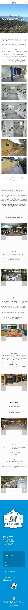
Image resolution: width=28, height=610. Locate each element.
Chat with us (8, 580)
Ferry (6, 552)
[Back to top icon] (14, 598)
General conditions (9, 557)
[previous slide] (3, 237)
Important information (9, 555)
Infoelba (16, 605)
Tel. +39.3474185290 (9, 571)
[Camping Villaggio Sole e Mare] (14, 2)
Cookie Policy (8, 565)
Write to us (7, 574)
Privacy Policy (8, 562)
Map (6, 560)
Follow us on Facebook (11, 577)
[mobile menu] (26, 2)
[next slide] (24, 237)
